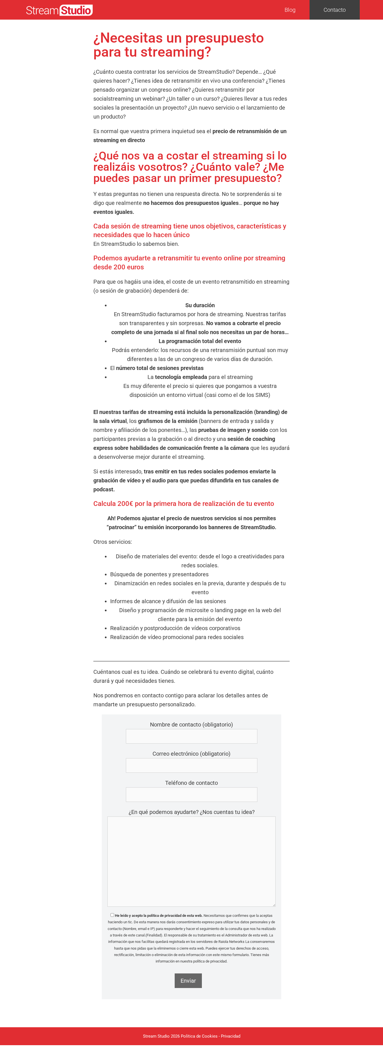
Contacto (335, 9)
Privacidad (230, 1036)
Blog (290, 9)
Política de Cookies (199, 1036)
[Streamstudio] (59, 10)
